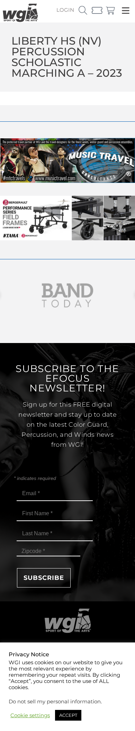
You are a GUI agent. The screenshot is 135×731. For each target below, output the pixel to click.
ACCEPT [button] (68, 715)
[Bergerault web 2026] (67, 238)
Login (65, 10)
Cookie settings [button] (30, 715)
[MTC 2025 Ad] (67, 181)
